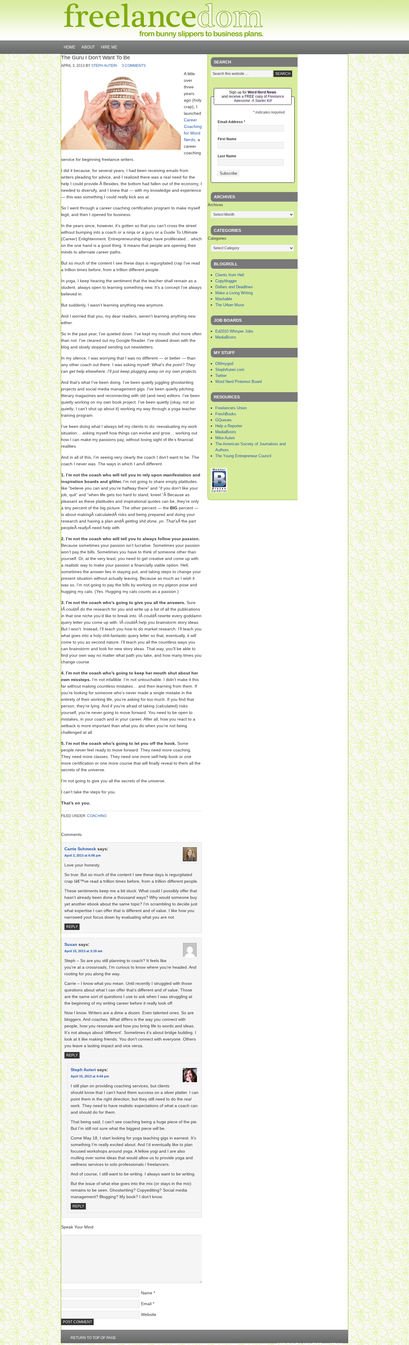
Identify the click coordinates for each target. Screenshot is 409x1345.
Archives (215, 205)
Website (148, 1314)
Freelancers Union (231, 408)
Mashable (223, 299)
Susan (70, 944)
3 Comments (134, 66)
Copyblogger (226, 281)
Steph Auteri (104, 66)
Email (146, 1303)
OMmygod (224, 363)
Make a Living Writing (234, 293)
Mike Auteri (225, 438)
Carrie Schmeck (80, 848)
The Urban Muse (229, 305)
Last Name (227, 156)
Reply (72, 927)
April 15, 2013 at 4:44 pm (90, 1076)
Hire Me (109, 47)
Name (146, 1292)
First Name (227, 139)
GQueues (223, 420)
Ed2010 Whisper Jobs (234, 331)
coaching (97, 816)
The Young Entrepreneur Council (243, 456)
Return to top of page (93, 1338)
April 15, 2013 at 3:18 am (83, 951)
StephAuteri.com (229, 369)
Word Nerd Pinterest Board (238, 381)
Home (69, 47)
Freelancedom (163, 20)
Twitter (221, 375)
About (88, 47)
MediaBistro (225, 337)
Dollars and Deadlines (234, 287)
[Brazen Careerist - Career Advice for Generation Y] (219, 491)
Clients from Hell (229, 275)
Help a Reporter (228, 426)
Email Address (231, 122)
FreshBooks (225, 414)
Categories (217, 238)
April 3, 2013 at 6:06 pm (82, 855)
